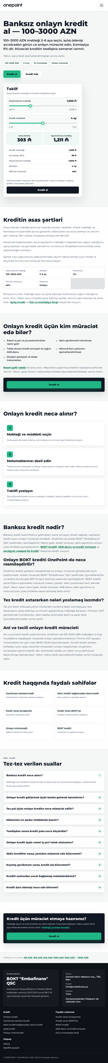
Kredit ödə (32, 74)
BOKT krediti (48, 547)
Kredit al (12, 74)
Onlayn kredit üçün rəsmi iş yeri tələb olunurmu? (39, 842)
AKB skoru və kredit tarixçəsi (77, 547)
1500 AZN (70, 957)
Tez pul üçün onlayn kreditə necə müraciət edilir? (40, 808)
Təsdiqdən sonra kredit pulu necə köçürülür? (37, 831)
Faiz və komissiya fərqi (67, 1033)
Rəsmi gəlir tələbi (14, 367)
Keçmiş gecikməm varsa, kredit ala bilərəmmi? (38, 864)
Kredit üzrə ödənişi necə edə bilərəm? (32, 887)
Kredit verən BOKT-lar (67, 1021)
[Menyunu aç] (101, 5)
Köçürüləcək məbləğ (20, 101)
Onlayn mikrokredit (13, 1033)
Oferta (6, 1044)
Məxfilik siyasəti (11, 1048)
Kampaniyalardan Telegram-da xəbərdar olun (82, 1000)
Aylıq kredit (17, 302)
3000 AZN (83, 957)
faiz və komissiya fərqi (43, 302)
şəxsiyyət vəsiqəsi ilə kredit (21, 551)
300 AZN (37, 957)
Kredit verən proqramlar (68, 1017)
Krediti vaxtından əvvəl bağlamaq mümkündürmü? (41, 876)
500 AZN (47, 957)
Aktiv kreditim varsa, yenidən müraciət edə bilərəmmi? (44, 853)
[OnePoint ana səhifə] (12, 5)
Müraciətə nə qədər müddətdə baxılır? (32, 819)
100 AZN (28, 957)
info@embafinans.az (77, 986)
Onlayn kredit (10, 1017)
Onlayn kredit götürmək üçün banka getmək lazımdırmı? (45, 797)
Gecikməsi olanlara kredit (16, 1021)
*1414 (68, 994)
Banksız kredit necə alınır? (24, 775)
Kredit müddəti (17, 118)
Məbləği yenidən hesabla (55, 927)
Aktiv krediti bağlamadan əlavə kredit (23, 1024)
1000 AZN (58, 957)
